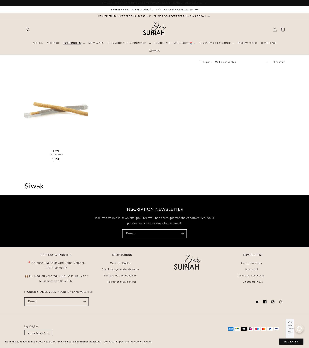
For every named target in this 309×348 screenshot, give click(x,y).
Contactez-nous (253, 281)
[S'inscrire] (183, 233)
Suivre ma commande (251, 275)
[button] (28, 30)
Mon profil (251, 269)
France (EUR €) (36, 333)
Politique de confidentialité (120, 275)
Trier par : (205, 62)
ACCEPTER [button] (291, 341)
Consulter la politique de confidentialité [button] (128, 341)
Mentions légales (120, 263)
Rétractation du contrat (121, 281)
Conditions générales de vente (120, 269)
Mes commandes (251, 263)
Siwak (56, 151)
